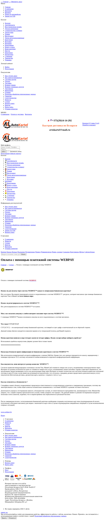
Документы (9, 89)
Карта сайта (9, 107)
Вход (6, 470)
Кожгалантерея (10, 49)
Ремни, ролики (57, 252)
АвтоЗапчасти (10, 25)
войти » (4, 151)
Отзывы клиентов (11, 109)
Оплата (7, 81)
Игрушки (8, 41)
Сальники (66, 252)
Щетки (81, 252)
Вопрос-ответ (9, 103)
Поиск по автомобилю (13, 14)
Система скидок (10, 79)
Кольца (14, 252)
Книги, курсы (10, 47)
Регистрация (9, 69)
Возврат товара (10, 85)
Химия (7, 34)
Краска (9, 252)
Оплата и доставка (17, 114)
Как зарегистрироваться (13, 78)
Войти (7, 67)
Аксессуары (9, 32)
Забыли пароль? (15, 153)
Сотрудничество (10, 98)
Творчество (9, 58)
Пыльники (21, 252)
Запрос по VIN (10, 16)
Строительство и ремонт (13, 30)
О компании (9, 9)
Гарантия (8, 96)
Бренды (7, 105)
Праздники (9, 53)
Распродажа (9, 54)
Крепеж (3, 252)
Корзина (8, 12)
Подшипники (30, 252)
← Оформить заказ (15, 2)
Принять (4, 518)
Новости (8, 100)
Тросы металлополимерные (14, 38)
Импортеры (9, 90)
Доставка (8, 83)
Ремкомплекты (46, 252)
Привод (38, 252)
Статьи (7, 101)
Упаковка (8, 60)
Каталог (8, 23)
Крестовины (74, 252)
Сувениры (8, 56)
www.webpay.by (6, 412)
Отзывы (8, 92)
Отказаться (12, 518)
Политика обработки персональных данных (20, 94)
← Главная (4, 2)
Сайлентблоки (89, 252)
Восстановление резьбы (13, 27)
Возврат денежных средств (14, 87)
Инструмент (9, 36)
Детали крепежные (11, 29)
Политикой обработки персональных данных (50, 516)
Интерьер (8, 43)
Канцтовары (9, 45)
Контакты (8, 11)
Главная (7, 7)
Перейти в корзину (89, 125)
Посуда (7, 51)
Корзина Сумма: (90, 123)
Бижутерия (9, 40)
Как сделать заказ (11, 76)
